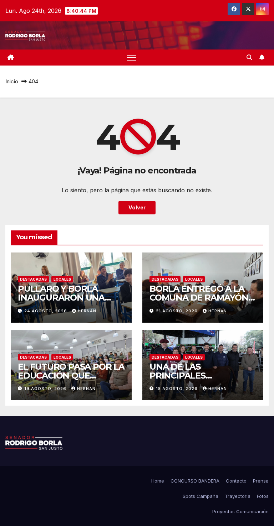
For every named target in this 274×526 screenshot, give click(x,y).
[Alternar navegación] (131, 57)
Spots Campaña (200, 496)
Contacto (236, 481)
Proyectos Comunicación (240, 511)
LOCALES (62, 279)
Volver (137, 207)
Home (157, 481)
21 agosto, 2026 (177, 310)
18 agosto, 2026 (177, 388)
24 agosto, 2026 (46, 310)
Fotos (263, 496)
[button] (249, 57)
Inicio (11, 81)
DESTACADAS (33, 279)
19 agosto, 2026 (46, 388)
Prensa (261, 481)
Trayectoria (237, 496)
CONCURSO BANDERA (195, 481)
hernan (87, 310)
